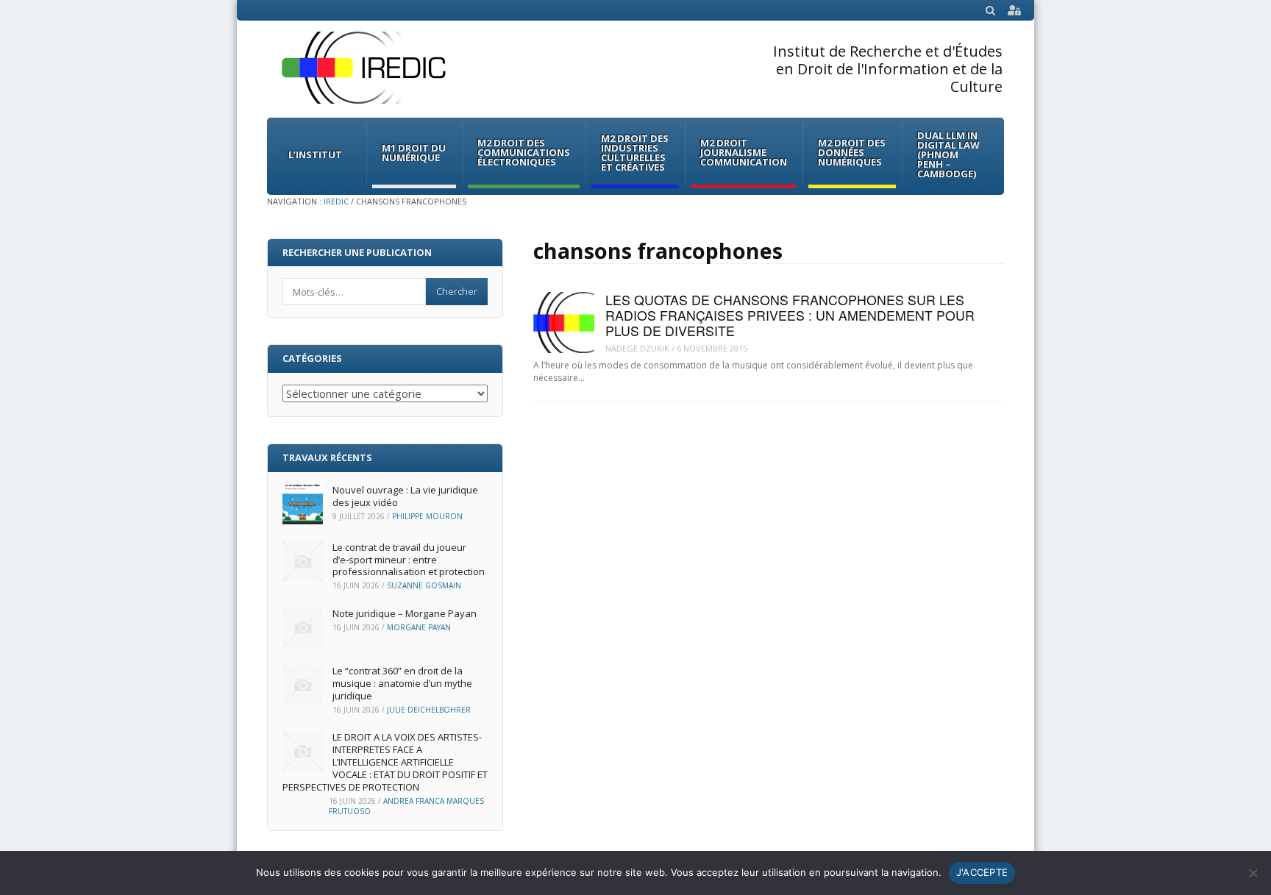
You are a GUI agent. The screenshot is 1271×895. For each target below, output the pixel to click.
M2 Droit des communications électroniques (523, 152)
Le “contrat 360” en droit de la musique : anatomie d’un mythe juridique (402, 683)
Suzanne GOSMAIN (424, 585)
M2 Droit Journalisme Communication (743, 152)
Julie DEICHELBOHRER (429, 710)
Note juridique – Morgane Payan (404, 613)
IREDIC (336, 201)
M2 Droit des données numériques (852, 152)
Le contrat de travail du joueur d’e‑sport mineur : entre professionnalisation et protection (408, 560)
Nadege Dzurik (637, 348)
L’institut (315, 154)
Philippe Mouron (427, 516)
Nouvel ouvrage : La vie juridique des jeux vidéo (405, 496)
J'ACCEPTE (982, 872)
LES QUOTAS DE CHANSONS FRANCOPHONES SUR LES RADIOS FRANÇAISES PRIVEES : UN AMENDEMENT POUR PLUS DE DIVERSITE (790, 315)
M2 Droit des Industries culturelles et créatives (635, 153)
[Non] (1252, 873)
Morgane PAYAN (419, 627)
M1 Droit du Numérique (414, 152)
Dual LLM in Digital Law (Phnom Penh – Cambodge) (948, 154)
